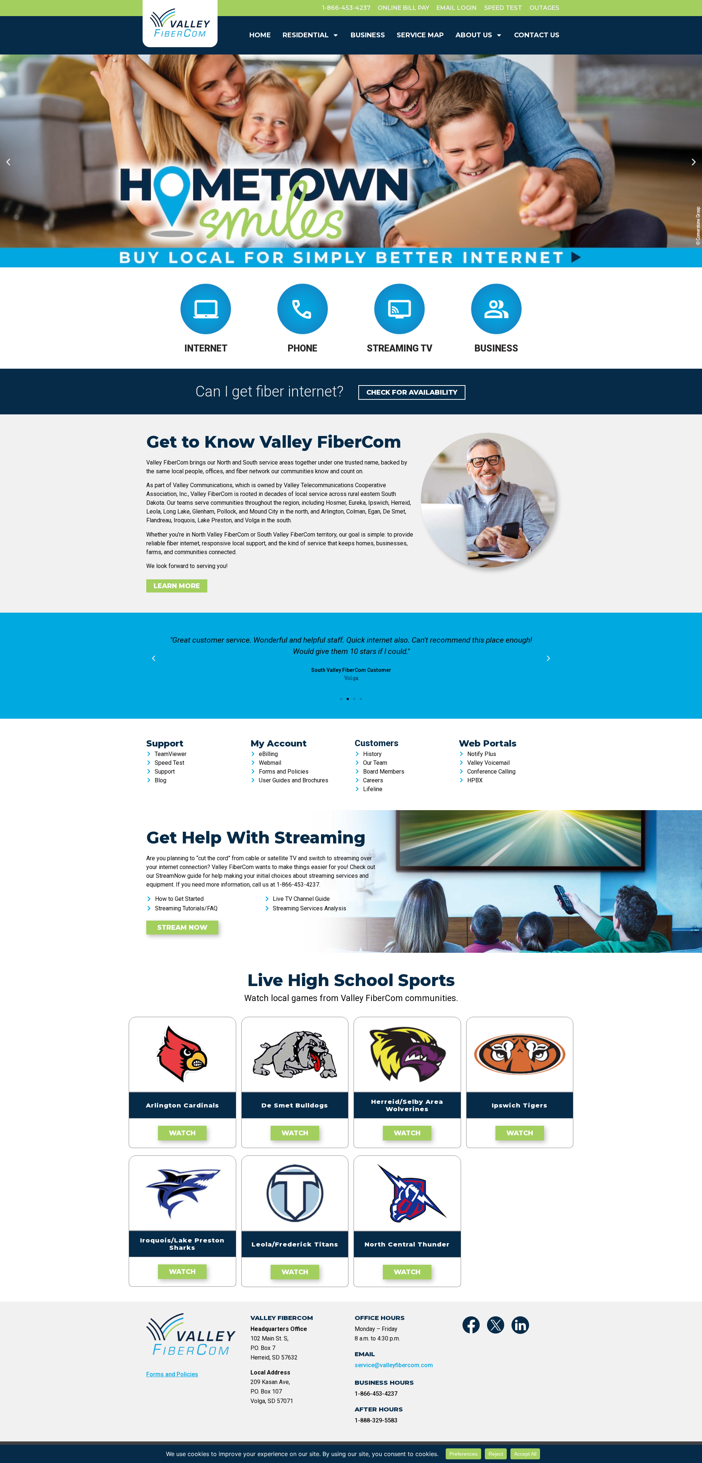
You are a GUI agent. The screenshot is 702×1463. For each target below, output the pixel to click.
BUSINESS (368, 35)
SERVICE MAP (420, 35)
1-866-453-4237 (376, 1393)
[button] (8, 161)
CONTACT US (536, 35)
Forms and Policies (172, 1374)
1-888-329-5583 (376, 1420)
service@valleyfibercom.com (394, 1365)
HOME (260, 35)
